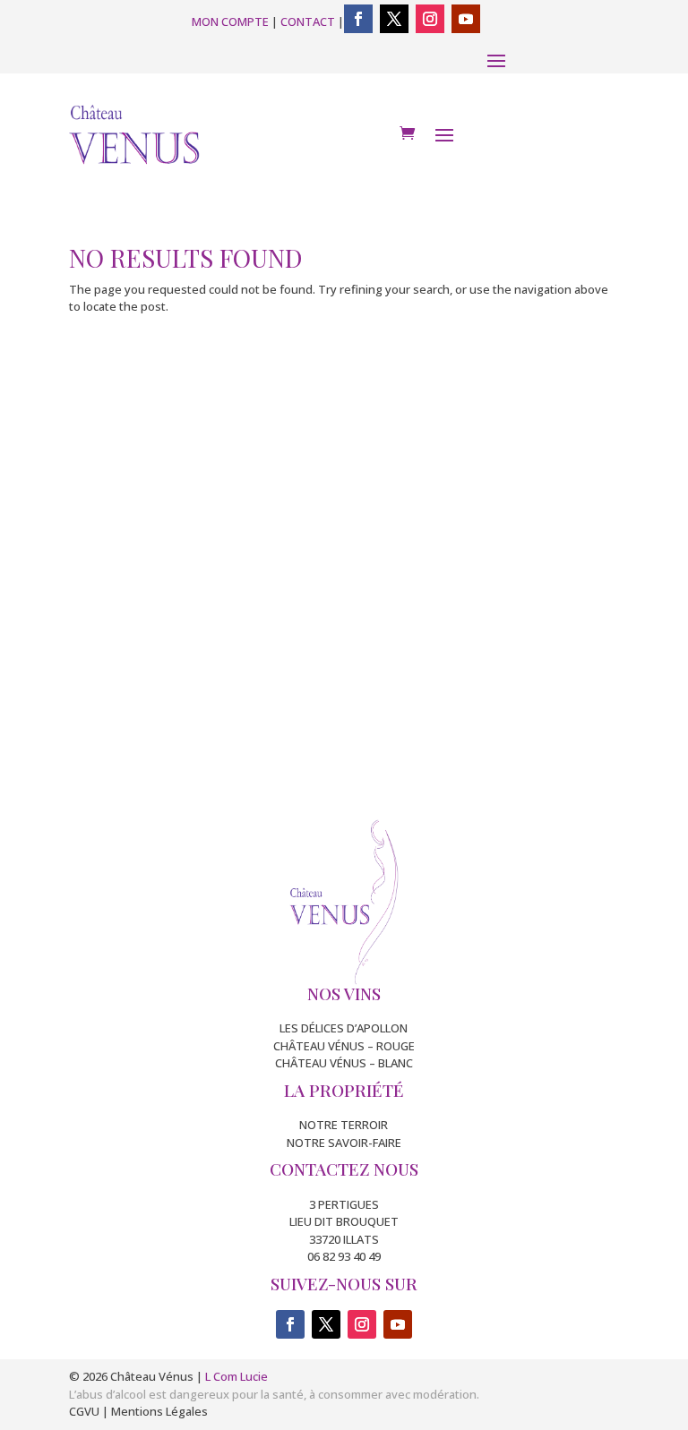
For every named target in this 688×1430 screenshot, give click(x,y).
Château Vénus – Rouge (344, 1046)
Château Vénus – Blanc (344, 1063)
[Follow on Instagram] (430, 18)
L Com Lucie (236, 1376)
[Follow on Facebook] (358, 18)
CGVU (84, 1411)
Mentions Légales (159, 1411)
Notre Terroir (343, 1125)
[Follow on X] (394, 18)
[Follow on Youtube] (466, 18)
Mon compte (230, 21)
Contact (307, 21)
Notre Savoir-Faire (344, 1143)
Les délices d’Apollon (344, 1028)
